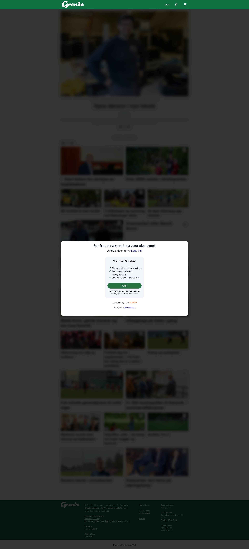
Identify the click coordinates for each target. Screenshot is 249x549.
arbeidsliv (130, 137)
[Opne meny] (185, 4)
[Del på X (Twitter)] (124, 127)
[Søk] (176, 4)
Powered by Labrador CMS (124, 545)
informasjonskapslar (102, 521)
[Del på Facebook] (120, 127)
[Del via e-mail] (128, 127)
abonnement (130, 307)
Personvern (89, 521)
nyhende (118, 137)
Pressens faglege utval (94, 516)
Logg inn (124, 250)
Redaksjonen (144, 510)
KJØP (124, 285)
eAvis (167, 4)
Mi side (142, 519)
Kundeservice (144, 513)
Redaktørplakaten (92, 519)
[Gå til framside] (72, 4)
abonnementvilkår (121, 521)
